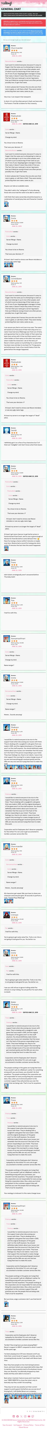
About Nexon (23, 1427)
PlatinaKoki (9, 231)
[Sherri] (11, 265)
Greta (7, 129)
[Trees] (6, 204)
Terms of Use (39, 1425)
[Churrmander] (6, 48)
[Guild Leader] (12, 917)
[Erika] (6, 1318)
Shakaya (8, 794)
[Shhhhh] (12, 118)
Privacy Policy (28, 1425)
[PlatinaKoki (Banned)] (6, 117)
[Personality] (16, 50)
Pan (6, 928)
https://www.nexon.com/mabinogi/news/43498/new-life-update (22, 15)
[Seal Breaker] (14, 281)
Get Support (18, 1425)
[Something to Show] (12, 220)
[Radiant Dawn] (20, 767)
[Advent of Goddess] (16, 281)
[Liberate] (30, 767)
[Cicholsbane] (6, 279)
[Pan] (6, 600)
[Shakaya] (6, 727)
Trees (7, 1018)
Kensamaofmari (10, 691)
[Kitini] (39, 767)
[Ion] (25, 767)
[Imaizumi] (34, 767)
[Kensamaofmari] (6, 638)
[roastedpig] (20, 1396)
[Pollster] (16, 118)
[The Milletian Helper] (12, 729)
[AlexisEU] (25, 1396)
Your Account (7, 1425)
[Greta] (6, 218)
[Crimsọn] (6, 915)
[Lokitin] (16, 767)
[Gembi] (6, 430)
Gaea (7, 966)
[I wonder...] (14, 50)
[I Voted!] (12, 50)
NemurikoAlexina (11, 61)
